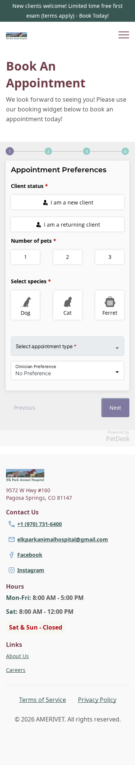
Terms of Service (42, 699)
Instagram (30, 570)
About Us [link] (17, 656)
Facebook (29, 554)
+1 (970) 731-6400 (39, 524)
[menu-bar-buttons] (123, 36)
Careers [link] (16, 669)
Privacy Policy (97, 699)
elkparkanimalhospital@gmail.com (62, 539)
